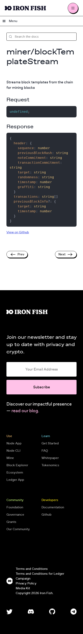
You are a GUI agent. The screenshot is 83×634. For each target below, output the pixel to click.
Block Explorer (17, 465)
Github (47, 515)
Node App (14, 443)
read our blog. (25, 411)
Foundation (14, 507)
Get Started (50, 443)
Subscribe (41, 387)
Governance (15, 515)
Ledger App (15, 480)
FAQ (45, 451)
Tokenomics (50, 465)
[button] (41, 37)
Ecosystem (14, 472)
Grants (11, 522)
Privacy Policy (26, 583)
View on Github (17, 232)
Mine (10, 458)
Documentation (53, 507)
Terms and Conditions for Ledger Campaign (40, 576)
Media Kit (23, 588)
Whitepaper (50, 458)
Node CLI (13, 451)
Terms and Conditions (32, 569)
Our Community (18, 529)
